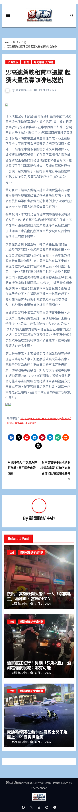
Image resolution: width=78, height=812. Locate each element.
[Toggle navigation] (8, 15)
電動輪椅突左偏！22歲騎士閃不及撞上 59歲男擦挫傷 (37, 734)
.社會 (26, 62)
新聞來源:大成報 (43, 62)
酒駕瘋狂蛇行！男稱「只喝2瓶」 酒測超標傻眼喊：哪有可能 (39, 665)
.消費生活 (12, 62)
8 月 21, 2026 (43, 603)
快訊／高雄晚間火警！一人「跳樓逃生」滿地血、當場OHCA (39, 596)
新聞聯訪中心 (24, 90)
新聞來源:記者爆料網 (31, 552)
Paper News (60, 783)
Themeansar (39, 788)
